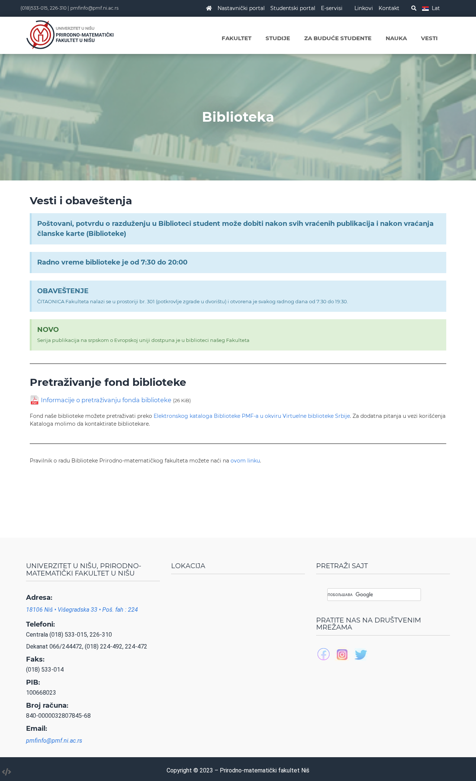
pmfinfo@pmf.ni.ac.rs (94, 8)
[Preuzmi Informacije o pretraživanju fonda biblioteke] (34, 400)
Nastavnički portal (241, 8)
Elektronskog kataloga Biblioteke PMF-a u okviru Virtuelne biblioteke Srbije (252, 416)
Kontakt (389, 8)
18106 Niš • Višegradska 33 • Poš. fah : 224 (82, 609)
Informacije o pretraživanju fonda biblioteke (116, 400)
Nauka (396, 38)
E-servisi (331, 8)
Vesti (429, 38)
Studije (278, 38)
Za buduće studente (338, 38)
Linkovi (363, 8)
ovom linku (245, 460)
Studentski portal (292, 8)
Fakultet (236, 38)
